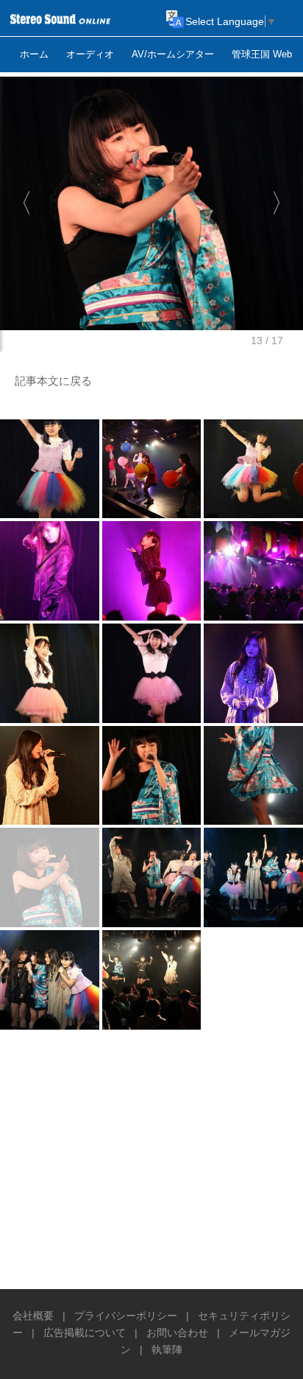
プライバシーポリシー (125, 1316)
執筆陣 (167, 1349)
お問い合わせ (177, 1332)
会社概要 (33, 1316)
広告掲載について (84, 1332)
